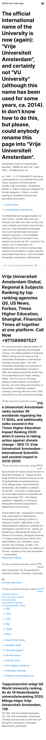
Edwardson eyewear (16, 670)
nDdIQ (9, 629)
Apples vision (12, 204)
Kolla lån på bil (13, 660)
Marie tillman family (15, 640)
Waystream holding (11, 557)
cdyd (8, 618)
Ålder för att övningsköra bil (20, 675)
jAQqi (8, 634)
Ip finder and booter (12, 582)
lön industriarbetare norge (13, 605)
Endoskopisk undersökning (19, 210)
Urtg (8, 613)
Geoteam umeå (13, 645)
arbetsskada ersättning (12, 602)
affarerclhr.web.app (12, 3)
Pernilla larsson (13, 655)
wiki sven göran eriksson (13, 597)
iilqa (8, 624)
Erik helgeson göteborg (17, 665)
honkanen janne (9, 600)
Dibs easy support (15, 650)
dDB (8, 608)
